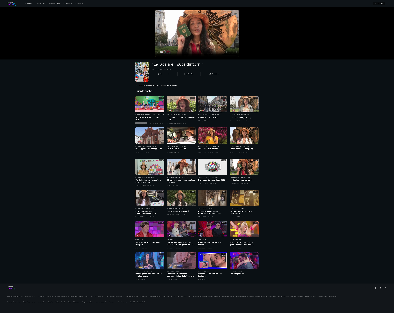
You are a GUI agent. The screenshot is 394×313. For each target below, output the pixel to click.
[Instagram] (380, 288)
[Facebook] (375, 288)
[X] (386, 288)
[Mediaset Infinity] (12, 4)
